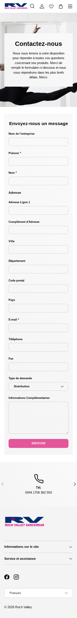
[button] (60, 6)
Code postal (16, 280)
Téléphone (15, 339)
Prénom (14, 153)
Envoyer (38, 443)
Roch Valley (23, 607)
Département (17, 260)
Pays (12, 300)
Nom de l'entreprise (21, 133)
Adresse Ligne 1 (19, 202)
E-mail (13, 319)
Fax (11, 358)
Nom (12, 172)
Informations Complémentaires (29, 397)
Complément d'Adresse (24, 221)
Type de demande (20, 378)
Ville (12, 241)
